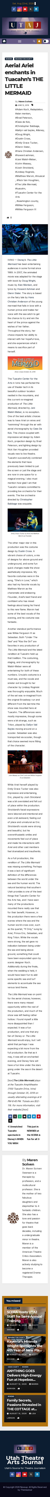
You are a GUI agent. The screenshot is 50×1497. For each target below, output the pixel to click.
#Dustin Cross (22, 138)
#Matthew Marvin (24, 176)
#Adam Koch (22, 109)
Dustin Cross (25, 551)
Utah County (13, 1308)
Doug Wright (28, 280)
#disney (40, 130)
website (17, 1109)
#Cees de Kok (22, 122)
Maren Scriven (25, 101)
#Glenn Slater (22, 146)
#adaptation (36, 109)
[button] (34, 41)
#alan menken (22, 113)
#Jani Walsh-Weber (25, 159)
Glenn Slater (14, 293)
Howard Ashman (26, 289)
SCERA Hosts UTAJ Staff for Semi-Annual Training (24, 1316)
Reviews (9, 59)
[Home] (4, 41)
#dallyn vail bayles (25, 130)
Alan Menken (25, 284)
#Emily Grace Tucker (26, 142)
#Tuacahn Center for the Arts (28, 194)
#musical (40, 176)
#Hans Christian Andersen (29, 151)
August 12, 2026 (18, 1355)
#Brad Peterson (23, 117)
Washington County (23, 59)
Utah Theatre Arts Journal (25, 1460)
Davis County (13, 1367)
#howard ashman (24, 155)
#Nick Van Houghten (28, 180)
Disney (21, 260)
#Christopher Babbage (27, 126)
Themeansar (26, 1490)
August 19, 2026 (18, 1325)
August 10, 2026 (18, 1384)
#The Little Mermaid (25, 184)
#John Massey (23, 163)
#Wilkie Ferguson (24, 205)
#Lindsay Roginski (24, 171)
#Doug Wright (22, 134)
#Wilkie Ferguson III (25, 209)
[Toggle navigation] (20, 41)
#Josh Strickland (24, 167)
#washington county (27, 201)
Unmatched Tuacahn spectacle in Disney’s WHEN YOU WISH (15, 1135)
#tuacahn (20, 188)
